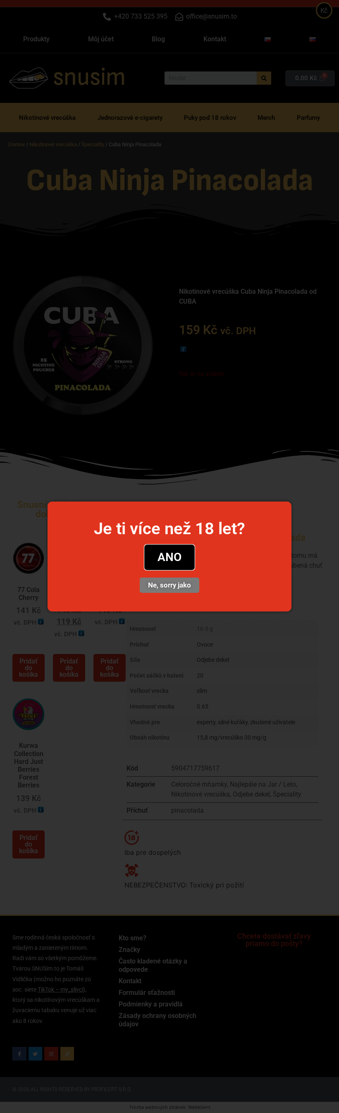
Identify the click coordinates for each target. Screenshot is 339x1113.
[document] (169, 556)
